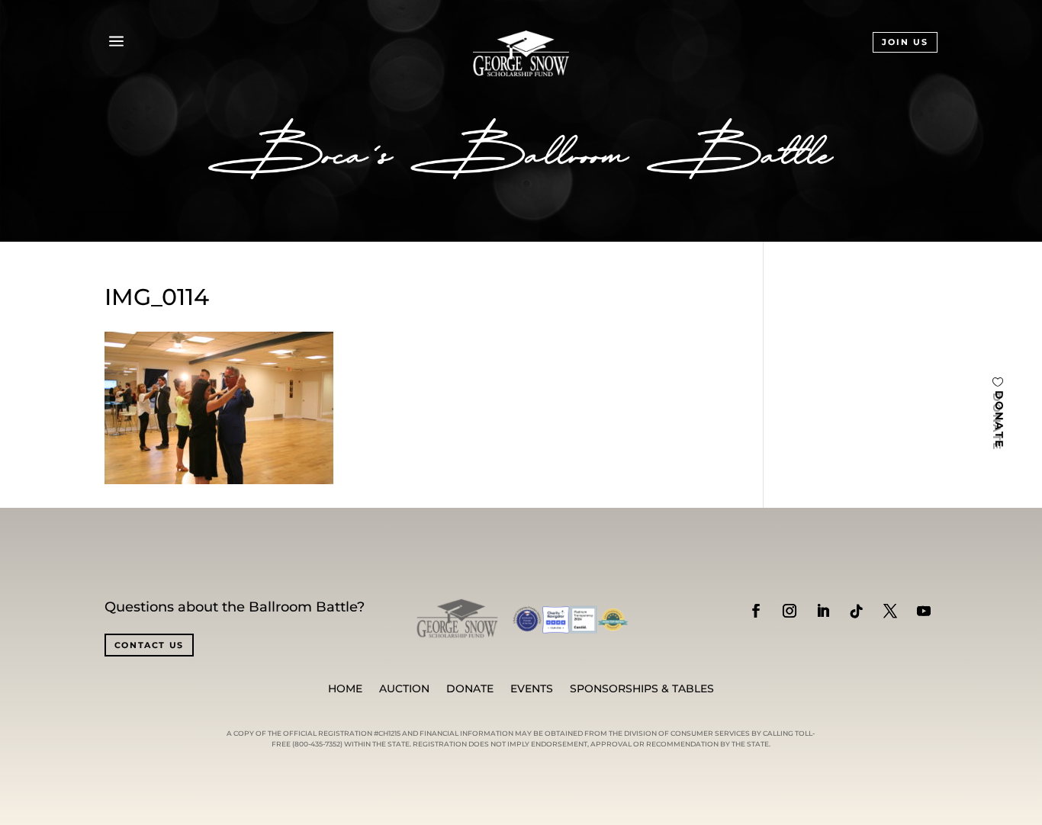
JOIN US (905, 42)
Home (345, 689)
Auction (404, 689)
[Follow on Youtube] (923, 610)
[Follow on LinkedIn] (823, 610)
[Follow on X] (890, 610)
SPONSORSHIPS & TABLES (642, 689)
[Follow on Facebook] (756, 610)
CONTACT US (149, 645)
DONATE (999, 419)
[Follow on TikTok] (856, 610)
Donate (470, 689)
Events (531, 689)
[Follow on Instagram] (789, 610)
